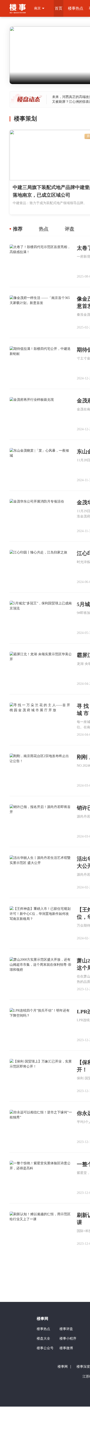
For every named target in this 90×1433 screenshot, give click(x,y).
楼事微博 (66, 1348)
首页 (58, 8)
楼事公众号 (45, 1348)
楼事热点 (75, 8)
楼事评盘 (66, 1329)
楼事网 (42, 1319)
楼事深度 (83, 1366)
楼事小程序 (68, 1338)
